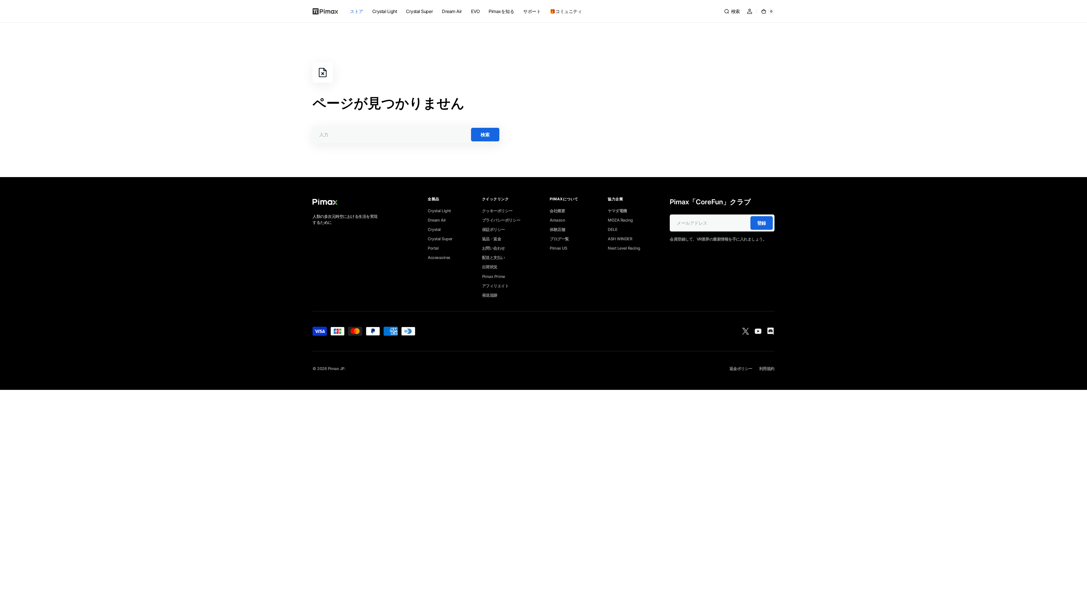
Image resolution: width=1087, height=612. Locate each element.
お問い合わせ (493, 248)
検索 (485, 134)
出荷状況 (489, 266)
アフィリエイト (495, 285)
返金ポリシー (740, 368)
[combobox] (407, 134)
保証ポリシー (493, 229)
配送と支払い (493, 257)
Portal (433, 248)
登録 (761, 223)
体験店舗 (557, 229)
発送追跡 (489, 295)
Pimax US (558, 248)
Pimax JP (336, 368)
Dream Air (437, 220)
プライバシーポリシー (501, 220)
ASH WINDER (620, 238)
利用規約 (766, 368)
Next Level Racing (624, 248)
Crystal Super (440, 238)
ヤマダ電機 (617, 210)
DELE (612, 229)
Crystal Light (439, 210)
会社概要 (557, 210)
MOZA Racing (620, 220)
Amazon (557, 220)
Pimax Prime (493, 276)
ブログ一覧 (559, 238)
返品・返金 (491, 238)
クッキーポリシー (497, 210)
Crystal (434, 229)
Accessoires (439, 257)
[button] (732, 11)
